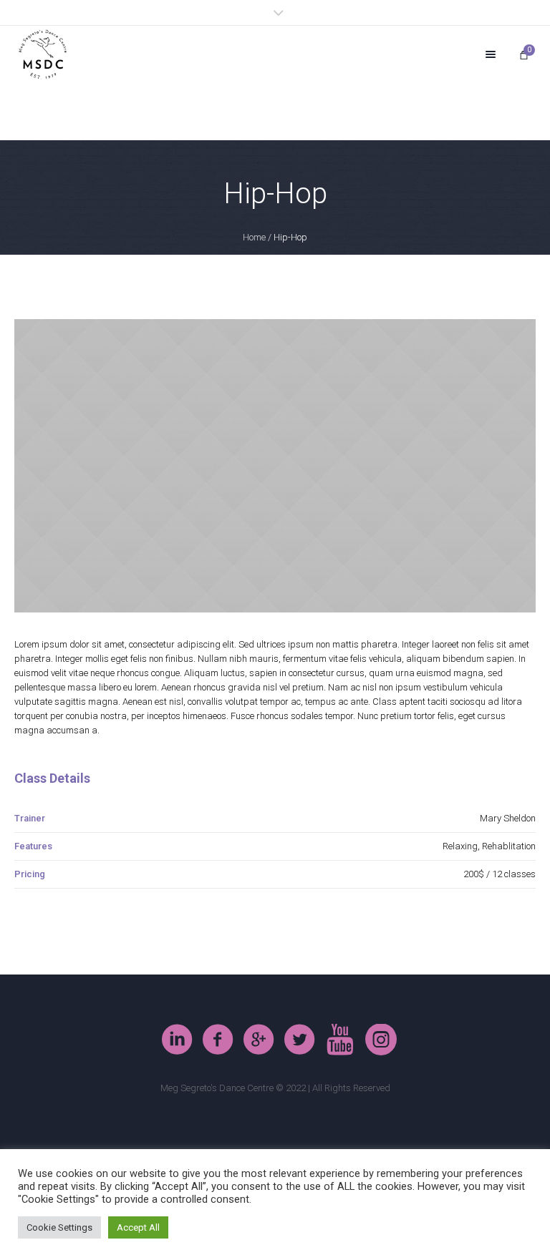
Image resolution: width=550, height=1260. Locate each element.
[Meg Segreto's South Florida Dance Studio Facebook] (217, 1039)
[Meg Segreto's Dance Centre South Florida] (340, 1039)
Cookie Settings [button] (59, 1227)
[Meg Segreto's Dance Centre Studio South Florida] (299, 1039)
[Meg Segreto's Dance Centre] (43, 54)
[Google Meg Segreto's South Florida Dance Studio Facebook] (258, 1039)
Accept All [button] (138, 1227)
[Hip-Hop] (275, 465)
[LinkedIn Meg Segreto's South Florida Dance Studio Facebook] (177, 1039)
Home (254, 237)
